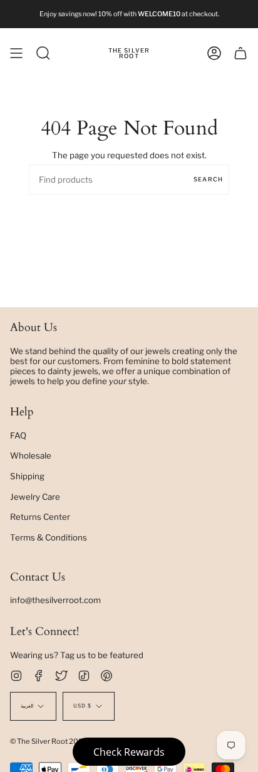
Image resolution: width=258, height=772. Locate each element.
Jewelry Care (35, 497)
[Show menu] (16, 53)
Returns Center (40, 517)
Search (208, 179)
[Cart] (240, 53)
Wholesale (30, 455)
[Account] (214, 53)
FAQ (18, 435)
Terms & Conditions (48, 537)
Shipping (27, 476)
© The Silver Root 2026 (49, 741)
